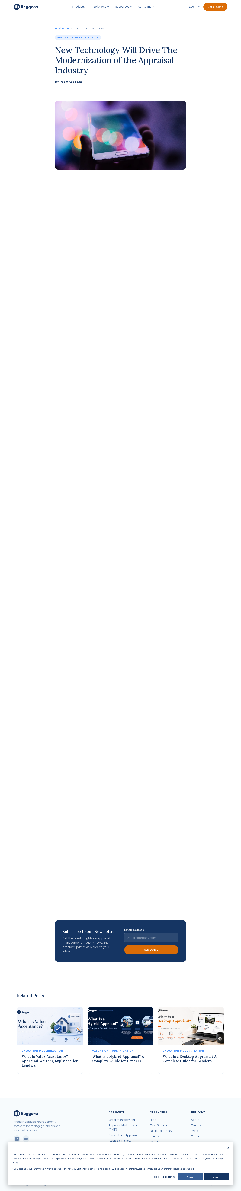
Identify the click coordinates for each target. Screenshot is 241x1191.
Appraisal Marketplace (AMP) (123, 1127)
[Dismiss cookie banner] (228, 1148)
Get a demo (215, 6)
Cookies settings (164, 1176)
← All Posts (62, 28)
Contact (196, 1136)
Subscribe (151, 949)
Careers (196, 1125)
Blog (153, 1120)
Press (194, 1130)
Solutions (99, 6)
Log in (193, 6)
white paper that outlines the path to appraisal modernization (129, 908)
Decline (216, 1176)
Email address (134, 929)
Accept (190, 1176)
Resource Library (161, 1130)
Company (144, 6)
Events (154, 1136)
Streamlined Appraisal (123, 1135)
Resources (122, 6)
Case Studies (158, 1125)
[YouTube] (26, 1138)
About (195, 1120)
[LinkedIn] (17, 1138)
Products (78, 6)
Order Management (122, 1120)
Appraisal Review (120, 1140)
